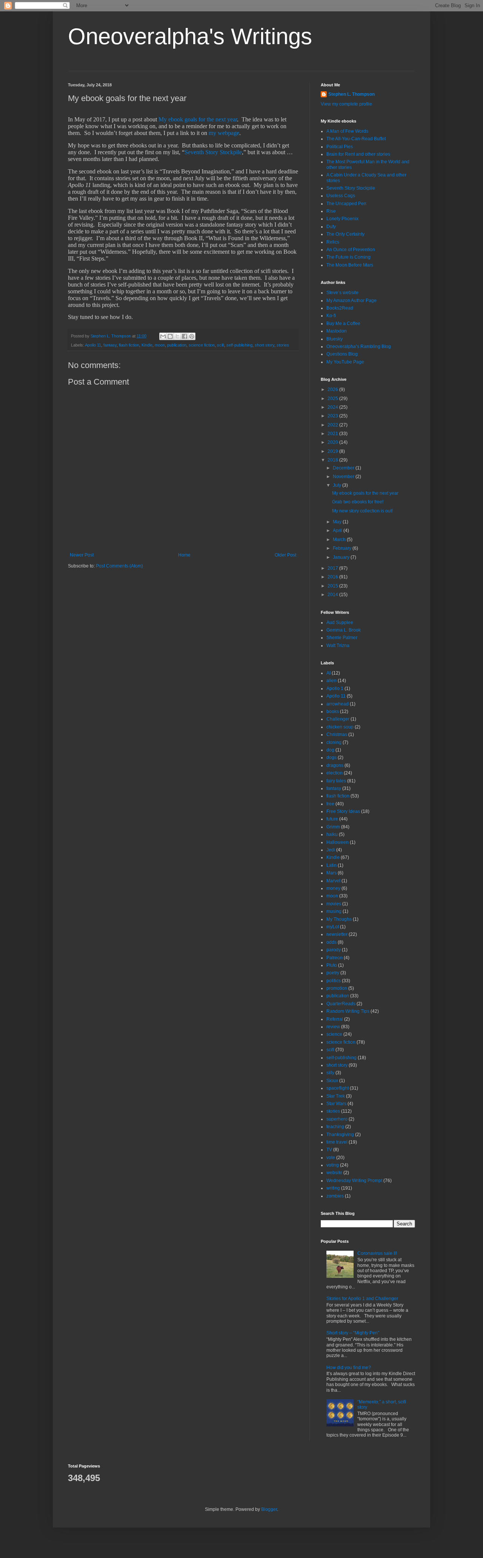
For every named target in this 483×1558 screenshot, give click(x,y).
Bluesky (334, 339)
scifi (220, 345)
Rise (331, 211)
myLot (332, 926)
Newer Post (82, 555)
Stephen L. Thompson (351, 94)
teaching (335, 1126)
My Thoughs (339, 919)
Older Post (285, 555)
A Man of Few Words (347, 131)
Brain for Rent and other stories (358, 154)
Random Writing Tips (347, 1011)
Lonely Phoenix (342, 218)
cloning (333, 742)
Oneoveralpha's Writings (190, 36)
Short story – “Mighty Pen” (352, 1333)
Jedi (330, 850)
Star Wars (336, 1103)
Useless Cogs (340, 195)
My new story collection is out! (362, 511)
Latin (331, 865)
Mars (331, 873)
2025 (333, 398)
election (334, 773)
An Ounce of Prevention (350, 249)
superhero (337, 1119)
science (334, 1034)
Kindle (147, 345)
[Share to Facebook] (184, 336)
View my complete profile (346, 104)
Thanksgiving (340, 1134)
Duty (331, 226)
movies (333, 903)
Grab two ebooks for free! (357, 502)
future (332, 819)
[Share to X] (177, 336)
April (338, 530)
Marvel (333, 880)
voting (332, 1165)
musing (333, 911)
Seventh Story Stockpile (213, 152)
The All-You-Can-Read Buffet (356, 138)
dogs (331, 757)
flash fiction (129, 345)
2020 (333, 442)
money (333, 888)
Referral (334, 1019)
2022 (333, 425)
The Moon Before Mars (349, 265)
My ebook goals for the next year (197, 119)
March (340, 539)
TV (329, 1149)
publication (176, 345)
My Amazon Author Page (351, 300)
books (332, 711)
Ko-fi (331, 315)
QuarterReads (340, 1003)
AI (328, 673)
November (344, 476)
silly (330, 1072)
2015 (333, 586)
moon (160, 345)
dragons (334, 765)
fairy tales (336, 781)
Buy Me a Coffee (343, 323)
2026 (333, 389)
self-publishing (239, 345)
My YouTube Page (345, 362)
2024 (333, 407)
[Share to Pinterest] (191, 336)
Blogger (269, 1509)
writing (333, 1188)
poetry (332, 972)
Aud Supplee (339, 622)
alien (331, 680)
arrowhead (337, 704)
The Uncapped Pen (346, 203)
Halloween (337, 842)
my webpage (224, 133)
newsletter (337, 934)
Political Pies (339, 146)
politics (333, 980)
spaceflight (337, 1088)
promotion (336, 988)
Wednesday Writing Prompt (354, 1180)
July (337, 485)
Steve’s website (342, 292)
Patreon (334, 957)
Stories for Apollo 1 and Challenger (362, 1298)
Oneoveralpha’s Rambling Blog (358, 346)
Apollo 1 (334, 688)
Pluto (331, 965)
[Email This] (163, 336)
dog (330, 750)
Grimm (333, 827)
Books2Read (339, 308)
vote (330, 1157)
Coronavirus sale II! (377, 1253)
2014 (333, 594)
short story (264, 345)
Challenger (337, 719)
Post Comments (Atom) (119, 566)
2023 (333, 416)
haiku (332, 834)
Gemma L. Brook (343, 630)
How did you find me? (348, 1367)
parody (333, 949)
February (342, 548)
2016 (333, 577)
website (334, 1172)
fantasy (110, 345)
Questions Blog (342, 354)
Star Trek (335, 1096)
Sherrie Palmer (341, 637)
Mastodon (336, 331)
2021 (333, 433)
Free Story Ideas (343, 811)
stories (283, 345)
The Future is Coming (348, 257)
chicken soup (340, 727)
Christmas (336, 734)
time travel (337, 1142)
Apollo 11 (93, 345)
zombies (335, 1196)
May (338, 521)
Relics (332, 242)
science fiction (202, 345)
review (333, 1026)
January (342, 557)
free (330, 804)
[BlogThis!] (170, 336)
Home (184, 555)
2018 (333, 460)
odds (331, 942)
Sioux (332, 1080)
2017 (333, 568)
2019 (333, 451)
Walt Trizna (337, 645)
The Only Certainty (345, 234)
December (344, 468)
